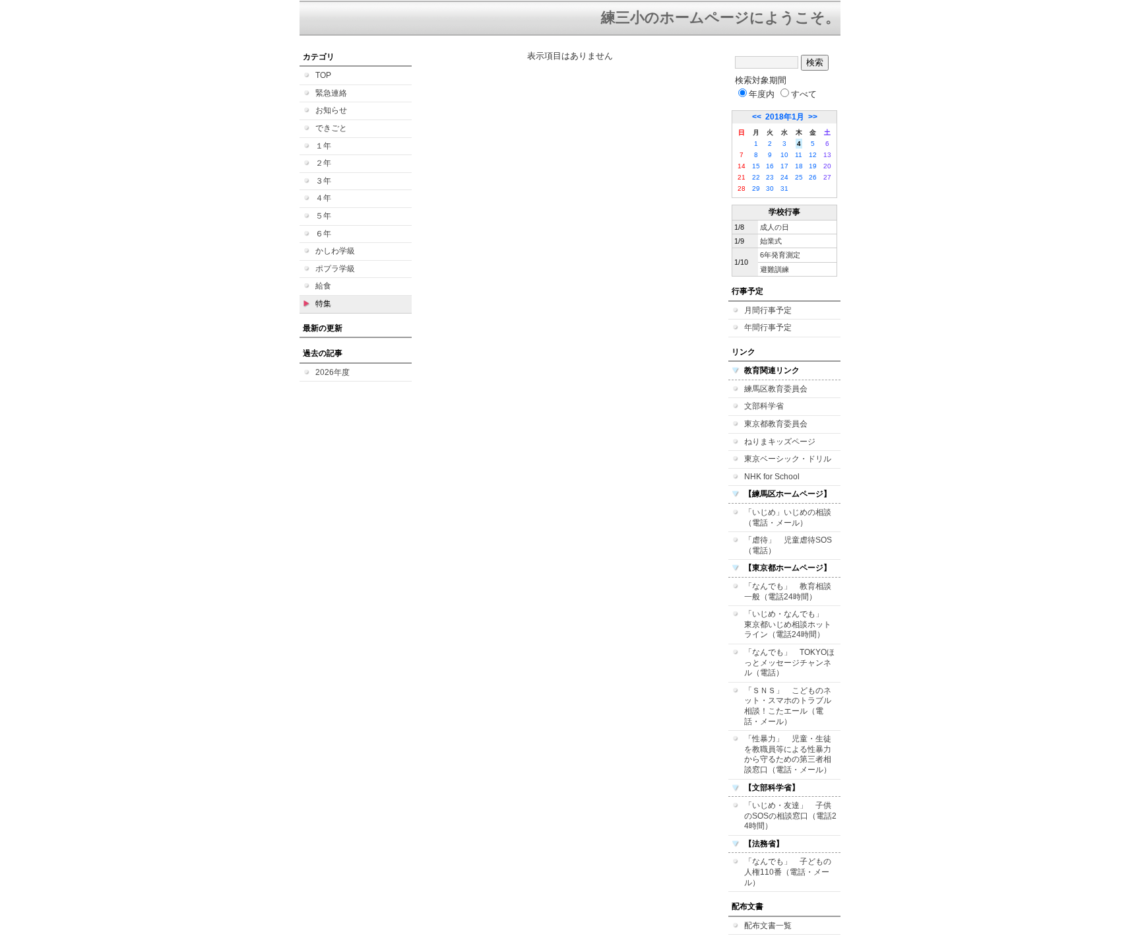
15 (756, 166)
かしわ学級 (335, 250)
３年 (323, 181)
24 (784, 177)
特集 (323, 303)
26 (813, 177)
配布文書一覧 (768, 925)
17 (784, 166)
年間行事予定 (768, 327)
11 (798, 154)
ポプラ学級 (335, 268)
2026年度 (332, 372)
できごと (331, 128)
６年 (323, 233)
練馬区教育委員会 (776, 388)
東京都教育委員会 (776, 423)
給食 (323, 285)
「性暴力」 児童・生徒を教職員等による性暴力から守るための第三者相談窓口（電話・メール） (787, 754)
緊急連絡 (331, 93)
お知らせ (331, 110)
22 (756, 177)
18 (799, 166)
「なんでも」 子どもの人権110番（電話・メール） (787, 872)
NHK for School (772, 476)
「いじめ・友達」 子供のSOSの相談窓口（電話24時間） (790, 815)
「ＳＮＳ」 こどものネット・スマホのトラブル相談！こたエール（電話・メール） (787, 706)
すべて (804, 94)
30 (770, 188)
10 (784, 154)
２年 (323, 163)
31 (784, 188)
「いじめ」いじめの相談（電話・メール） (787, 517)
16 (770, 166)
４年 (323, 198)
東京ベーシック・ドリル (787, 458)
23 (770, 177)
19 (813, 166)
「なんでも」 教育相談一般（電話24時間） (787, 591)
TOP (323, 75)
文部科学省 (764, 406)
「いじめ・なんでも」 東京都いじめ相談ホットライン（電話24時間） (787, 624)
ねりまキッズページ (779, 441)
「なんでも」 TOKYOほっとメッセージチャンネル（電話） (789, 662)
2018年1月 (784, 116)
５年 (323, 215)
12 (813, 154)
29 (756, 188)
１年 (323, 146)
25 (799, 177)
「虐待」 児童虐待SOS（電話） (788, 545)
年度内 (762, 94)
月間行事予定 (768, 310)
